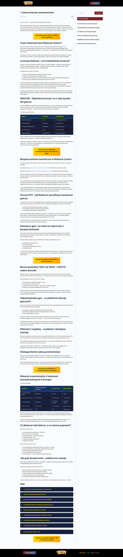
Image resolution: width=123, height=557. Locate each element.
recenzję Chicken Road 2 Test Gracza (39, 168)
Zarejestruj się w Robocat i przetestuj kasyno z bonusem (47, 369)
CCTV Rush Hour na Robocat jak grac (87, 23)
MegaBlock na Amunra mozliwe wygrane (88, 39)
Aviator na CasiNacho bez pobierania (87, 35)
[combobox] (85, 13)
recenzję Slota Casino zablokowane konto (40, 171)
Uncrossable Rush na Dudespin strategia (88, 27)
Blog (72, 16)
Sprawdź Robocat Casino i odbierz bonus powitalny (47, 36)
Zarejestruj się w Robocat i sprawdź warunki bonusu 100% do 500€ (47, 151)
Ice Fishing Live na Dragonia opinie (86, 31)
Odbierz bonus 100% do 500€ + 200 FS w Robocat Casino (46, 539)
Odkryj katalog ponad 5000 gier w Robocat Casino (47, 260)
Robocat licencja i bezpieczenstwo (86, 43)
